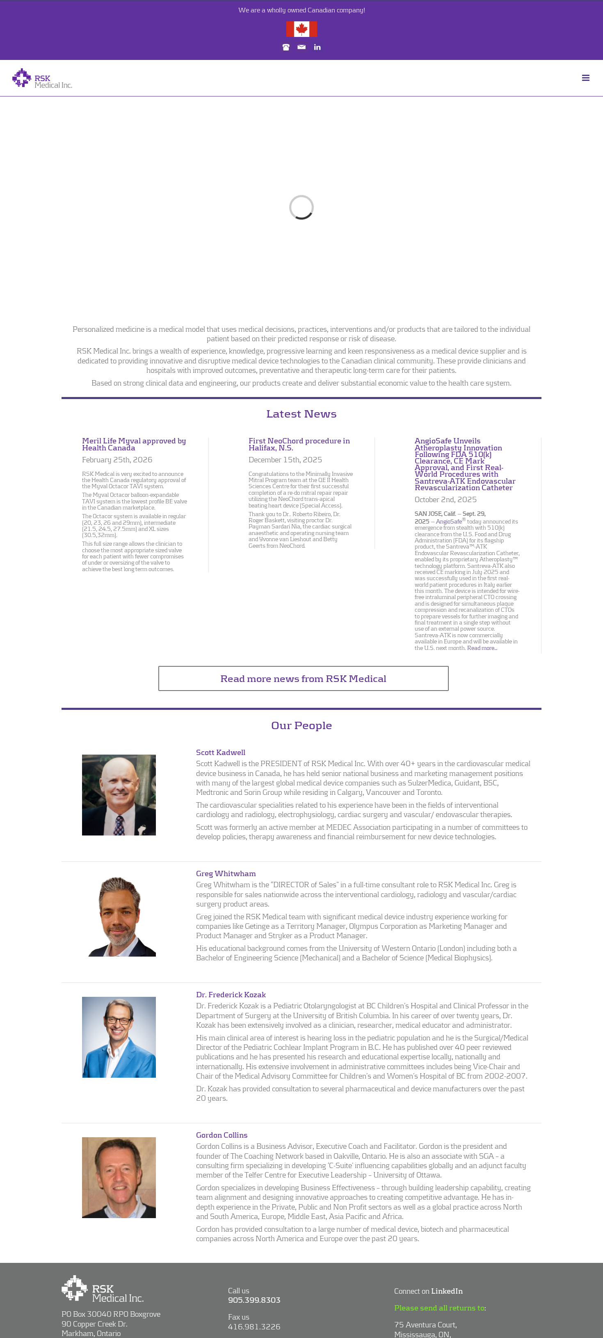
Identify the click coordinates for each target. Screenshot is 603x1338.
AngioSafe (449, 521)
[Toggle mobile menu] (586, 77)
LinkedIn (447, 1291)
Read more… (482, 648)
